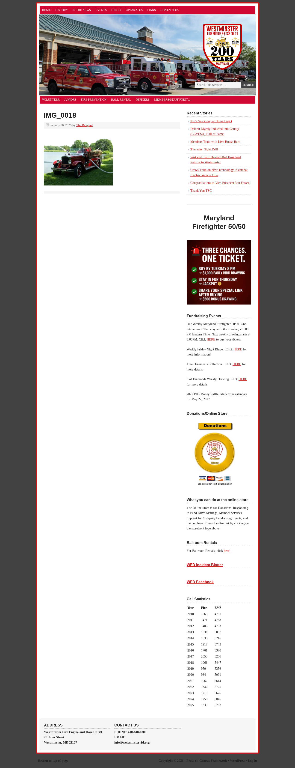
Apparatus (134, 10)
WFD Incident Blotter (205, 565)
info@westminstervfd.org (132, 742)
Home (46, 10)
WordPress (237, 760)
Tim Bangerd (84, 125)
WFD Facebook (200, 582)
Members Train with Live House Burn (215, 141)
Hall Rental (121, 99)
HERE (211, 339)
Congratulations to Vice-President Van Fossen (220, 183)
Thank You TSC (201, 190)
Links (151, 10)
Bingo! (116, 10)
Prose (190, 760)
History (61, 10)
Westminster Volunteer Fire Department (91, 55)
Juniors (70, 99)
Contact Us (169, 10)
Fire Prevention (93, 99)
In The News (81, 10)
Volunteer (51, 99)
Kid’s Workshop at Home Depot (211, 121)
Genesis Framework (213, 760)
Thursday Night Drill (204, 149)
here (226, 551)
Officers (143, 99)
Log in (252, 760)
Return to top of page (53, 760)
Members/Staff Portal (172, 99)
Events (101, 10)
